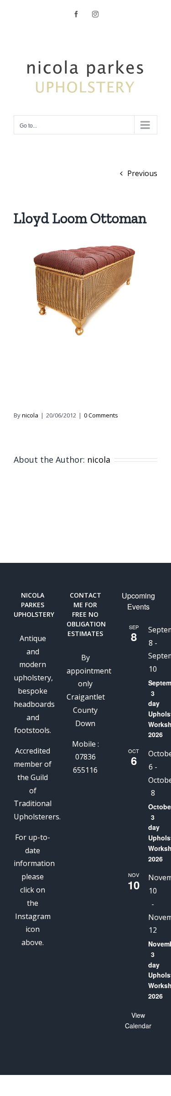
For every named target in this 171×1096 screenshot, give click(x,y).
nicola (30, 415)
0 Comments (101, 415)
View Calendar (138, 1020)
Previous (142, 173)
